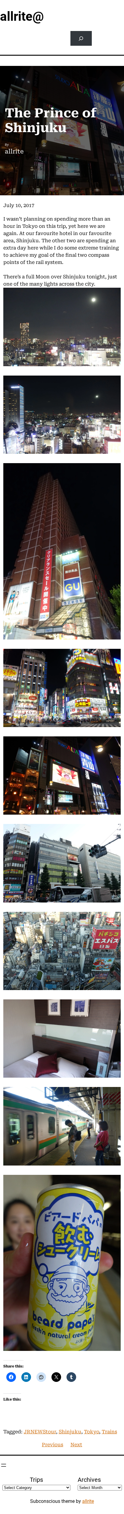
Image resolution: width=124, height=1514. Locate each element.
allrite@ (22, 16)
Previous (52, 1444)
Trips (36, 1479)
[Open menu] (3, 1465)
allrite (88, 1501)
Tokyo (91, 1432)
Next (76, 1444)
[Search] (81, 38)
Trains (109, 1432)
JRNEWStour (40, 1432)
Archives (89, 1479)
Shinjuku (70, 1432)
